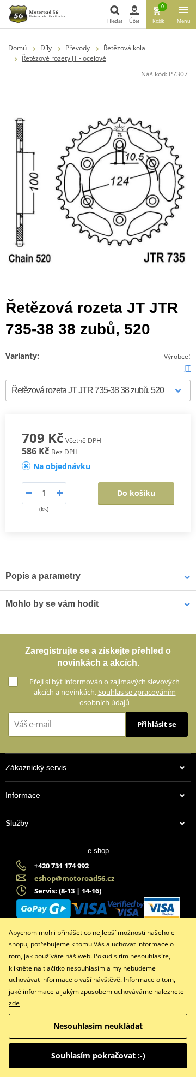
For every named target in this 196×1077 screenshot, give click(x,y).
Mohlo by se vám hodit (52, 603)
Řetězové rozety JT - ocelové (64, 58)
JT (187, 368)
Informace (22, 795)
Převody (77, 47)
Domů (17, 47)
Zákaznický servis (35, 767)
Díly (46, 47)
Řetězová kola (124, 47)
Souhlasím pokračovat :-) (98, 1055)
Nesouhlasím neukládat (98, 1026)
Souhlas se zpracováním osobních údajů (127, 697)
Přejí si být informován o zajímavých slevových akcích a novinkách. (104, 692)
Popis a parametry (43, 576)
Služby (16, 823)
